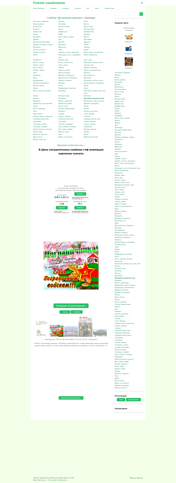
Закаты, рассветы (39, 50)
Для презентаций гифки (41, 42)
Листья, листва (38, 65)
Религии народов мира (66, 108)
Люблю (61, 67)
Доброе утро (37, 32)
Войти (121, 400)
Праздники (62, 98)
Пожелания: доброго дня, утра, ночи (128, 264)
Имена (35, 55)
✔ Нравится (76, 312)
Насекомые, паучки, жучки (93, 80)
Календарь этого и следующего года (127, 168)
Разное (86, 106)
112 (75, 339)
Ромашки (61, 111)
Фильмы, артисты (90, 129)
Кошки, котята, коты (65, 62)
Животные (62, 47)
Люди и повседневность (92, 70)
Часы (60, 134)
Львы (35, 73)
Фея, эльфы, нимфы (65, 129)
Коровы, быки (63, 60)
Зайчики (87, 47)
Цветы (86, 134)
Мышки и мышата (64, 80)
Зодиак (86, 50)
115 (83, 339)
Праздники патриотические (94, 98)
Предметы (36, 101)
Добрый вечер (89, 32)
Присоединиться (133, 400)
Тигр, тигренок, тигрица (67, 126)
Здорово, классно (39, 52)
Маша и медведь (64, 73)
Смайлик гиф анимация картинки (46, 343)
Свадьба (61, 114)
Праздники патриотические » (71, 145)
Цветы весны (37, 137)
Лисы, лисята (63, 65)
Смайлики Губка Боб (65, 119)
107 (60, 339)
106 (57, 339)
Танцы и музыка (89, 124)
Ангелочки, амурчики (41, 21)
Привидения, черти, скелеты (94, 101)
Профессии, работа (65, 103)
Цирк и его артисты (65, 137)
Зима (60, 50)
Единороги (62, 44)
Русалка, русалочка (90, 111)
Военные (36, 29)
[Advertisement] (71, 169)
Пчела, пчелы (63, 106)
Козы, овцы (88, 60)
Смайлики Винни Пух (41, 119)
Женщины (36, 47)
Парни (35, 88)
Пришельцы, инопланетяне (42, 103)
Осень (60, 85)
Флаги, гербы (37, 132)
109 (66, 339)
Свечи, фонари (89, 114)
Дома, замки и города (66, 37)
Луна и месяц (38, 67)
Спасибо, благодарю (65, 124)
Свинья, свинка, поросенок (43, 116)
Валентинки (37, 26)
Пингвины (62, 91)
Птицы (35, 106)
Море (35, 78)
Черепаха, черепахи (40, 134)
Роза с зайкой (52, 480)
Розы (35, 111)
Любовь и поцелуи (90, 67)
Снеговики (62, 121)
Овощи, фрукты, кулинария (93, 83)
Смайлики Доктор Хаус (92, 119)
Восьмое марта (89, 29)
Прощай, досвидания (91, 103)
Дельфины (37, 37)
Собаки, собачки (90, 121)
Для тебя (61, 42)
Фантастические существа (42, 129)
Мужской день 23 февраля (67, 78)
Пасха (86, 88)
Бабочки (61, 21)
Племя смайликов (49, 3)
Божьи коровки (38, 24)
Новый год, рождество (41, 83)
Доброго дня (62, 32)
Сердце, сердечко (64, 116)
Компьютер (37, 60)
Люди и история (64, 70)
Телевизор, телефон (40, 126)
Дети (60, 39)
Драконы (87, 42)
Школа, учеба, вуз (39, 139)
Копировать (80, 194)
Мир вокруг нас (89, 75)
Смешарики (37, 121)
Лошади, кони (89, 65)
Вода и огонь (88, 26)
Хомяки (86, 132)
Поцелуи (36, 98)
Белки (86, 21)
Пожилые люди (63, 96)
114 (80, 339)
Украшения (88, 126)
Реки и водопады (39, 108)
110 (68, 339)
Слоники (87, 116)
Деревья (36, 39)
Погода (35, 96)
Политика (87, 96)
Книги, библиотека (90, 55)
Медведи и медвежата (66, 75)
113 (77, 339)
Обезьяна (61, 83)
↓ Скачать (65, 312)
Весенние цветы (64, 26)
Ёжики (86, 44)
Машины (87, 73)
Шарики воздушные (91, 137)
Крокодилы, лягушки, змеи (93, 62)
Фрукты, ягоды (63, 132)
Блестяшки (62, 24)
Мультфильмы (38, 80)
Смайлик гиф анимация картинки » (65, 17)
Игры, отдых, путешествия (93, 52)
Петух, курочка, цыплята (42, 91)
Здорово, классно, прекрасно (68, 52)
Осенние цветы (38, 85)
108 (63, 339)
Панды (86, 85)
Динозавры (88, 39)
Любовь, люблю (38, 70)
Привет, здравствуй (65, 101)
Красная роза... (42, 480)
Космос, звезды (38, 62)
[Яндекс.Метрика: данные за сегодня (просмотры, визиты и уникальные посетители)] (136, 478)
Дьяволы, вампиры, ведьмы (43, 44)
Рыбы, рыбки (37, 114)
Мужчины (87, 78)
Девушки (87, 34)
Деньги (86, 37)
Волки (60, 29)
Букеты (86, 24)
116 (86, 339)
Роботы (86, 108)
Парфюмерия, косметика (67, 88)
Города (35, 34)
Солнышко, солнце (40, 124)
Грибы (60, 34)
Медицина (37, 75)
